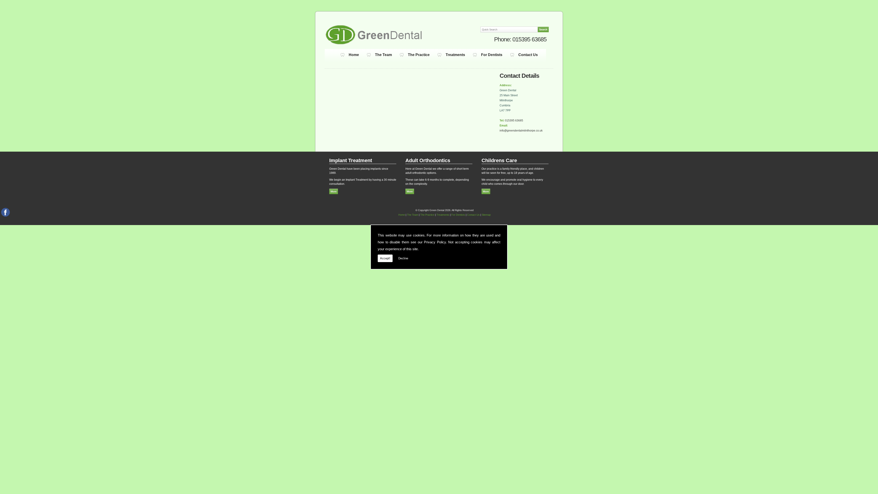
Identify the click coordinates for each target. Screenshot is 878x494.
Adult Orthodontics (427, 160)
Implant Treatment (350, 160)
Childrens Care (499, 160)
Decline (403, 258)
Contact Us (528, 55)
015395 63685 (529, 39)
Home (354, 55)
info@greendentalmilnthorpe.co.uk (521, 130)
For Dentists (491, 55)
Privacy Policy (435, 242)
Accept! (385, 258)
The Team (383, 55)
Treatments (455, 55)
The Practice (419, 55)
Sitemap (486, 214)
